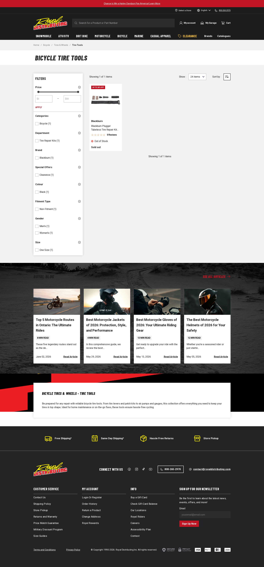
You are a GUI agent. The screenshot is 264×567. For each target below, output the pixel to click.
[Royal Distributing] (50, 23)
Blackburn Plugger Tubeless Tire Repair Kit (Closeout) (104, 128)
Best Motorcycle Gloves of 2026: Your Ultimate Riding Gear (156, 325)
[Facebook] (129, 469)
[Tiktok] (143, 469)
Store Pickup (211, 438)
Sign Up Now (189, 523)
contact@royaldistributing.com (212, 469)
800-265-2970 (173, 469)
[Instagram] (136, 469)
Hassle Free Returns (162, 438)
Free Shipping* (63, 438)
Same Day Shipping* (112, 438)
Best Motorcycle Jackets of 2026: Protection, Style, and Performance (106, 325)
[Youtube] (150, 469)
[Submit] (75, 23)
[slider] (38, 92)
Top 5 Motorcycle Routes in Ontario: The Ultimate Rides (55, 325)
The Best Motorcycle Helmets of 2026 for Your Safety (206, 325)
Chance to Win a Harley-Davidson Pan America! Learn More (132, 3)
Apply (38, 107)
